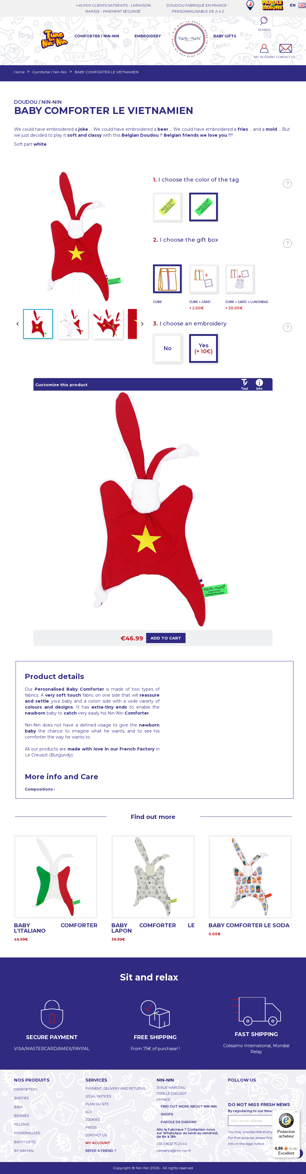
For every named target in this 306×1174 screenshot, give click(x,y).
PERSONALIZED (27, 1133)
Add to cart (166, 638)
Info (259, 389)
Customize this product (61, 384)
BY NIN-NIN (23, 1151)
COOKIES (92, 1119)
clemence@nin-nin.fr (174, 1151)
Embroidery (147, 36)
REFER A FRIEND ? (100, 1151)
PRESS (91, 1127)
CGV (88, 1112)
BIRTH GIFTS (24, 1142)
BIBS (18, 1107)
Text (244, 389)
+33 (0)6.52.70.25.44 (172, 1144)
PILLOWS (21, 1124)
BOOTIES (21, 1098)
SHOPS (167, 1114)
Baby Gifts (224, 36)
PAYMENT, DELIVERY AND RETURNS (115, 1088)
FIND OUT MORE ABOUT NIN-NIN (189, 1106)
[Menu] (296, 1113)
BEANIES (21, 1116)
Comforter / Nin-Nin (96, 36)
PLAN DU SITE (97, 1104)
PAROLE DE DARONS (179, 1122)
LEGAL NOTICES (98, 1096)
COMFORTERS (25, 1089)
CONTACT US (96, 1135)
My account (97, 1143)
